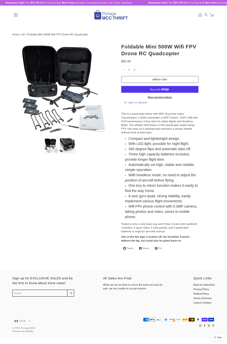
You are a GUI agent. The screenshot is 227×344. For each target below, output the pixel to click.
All (23, 34)
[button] (206, 15)
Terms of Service (202, 298)
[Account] (200, 14)
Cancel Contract (202, 302)
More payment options (160, 97)
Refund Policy (201, 293)
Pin (160, 248)
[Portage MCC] (113, 15)
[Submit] (70, 293)
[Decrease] (123, 69)
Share (146, 248)
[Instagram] (200, 325)
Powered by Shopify (22, 331)
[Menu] (15, 15)
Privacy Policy (201, 289)
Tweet (130, 248)
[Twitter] (209, 325)
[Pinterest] (213, 325)
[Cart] (212, 14)
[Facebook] (204, 325)
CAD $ (22, 320)
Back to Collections (204, 284)
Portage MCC (28, 328)
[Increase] (134, 69)
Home (15, 34)
